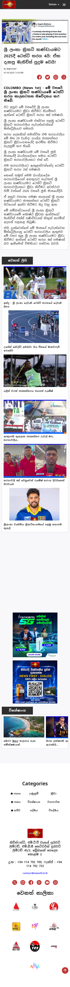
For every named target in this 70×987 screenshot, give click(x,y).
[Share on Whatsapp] (55, 79)
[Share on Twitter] (47, 78)
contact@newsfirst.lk (35, 873)
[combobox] (54, 4)
